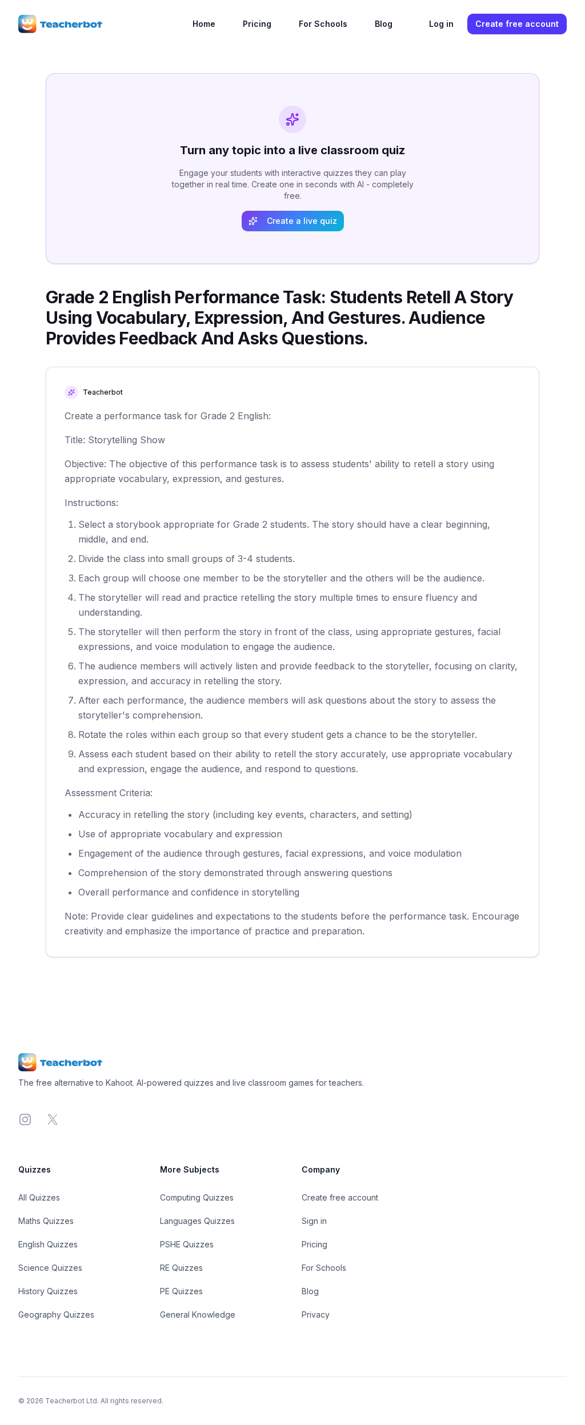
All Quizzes (39, 1197)
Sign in (314, 1221)
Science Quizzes (50, 1268)
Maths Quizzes (46, 1221)
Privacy (316, 1314)
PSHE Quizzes (187, 1244)
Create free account (517, 24)
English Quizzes (48, 1244)
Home (204, 24)
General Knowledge (197, 1314)
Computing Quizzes (197, 1197)
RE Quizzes (181, 1268)
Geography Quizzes (56, 1314)
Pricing (257, 24)
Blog (383, 24)
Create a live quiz (302, 221)
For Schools (323, 24)
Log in (441, 24)
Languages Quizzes (197, 1221)
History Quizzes (48, 1291)
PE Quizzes (181, 1291)
